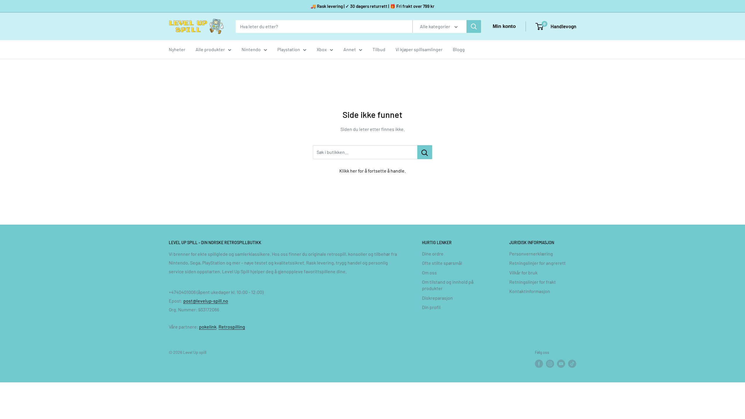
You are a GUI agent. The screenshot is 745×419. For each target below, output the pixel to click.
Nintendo (251, 49)
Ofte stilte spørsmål (442, 263)
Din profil (431, 307)
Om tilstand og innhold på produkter (447, 285)
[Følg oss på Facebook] (539, 364)
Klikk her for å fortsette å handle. (372, 170)
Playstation (288, 49)
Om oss (429, 272)
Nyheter (177, 49)
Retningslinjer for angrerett (537, 263)
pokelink (208, 326)
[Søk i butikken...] (424, 152)
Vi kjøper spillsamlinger (419, 49)
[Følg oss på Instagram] (550, 364)
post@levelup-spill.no (205, 300)
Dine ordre (433, 253)
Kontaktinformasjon (529, 291)
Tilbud (378, 49)
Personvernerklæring (531, 253)
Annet (349, 49)
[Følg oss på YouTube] (561, 364)
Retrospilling (232, 326)
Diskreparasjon (437, 298)
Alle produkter (210, 49)
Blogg (459, 49)
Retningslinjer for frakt (532, 282)
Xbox (322, 49)
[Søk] (473, 26)
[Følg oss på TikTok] (572, 364)
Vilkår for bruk (523, 272)
